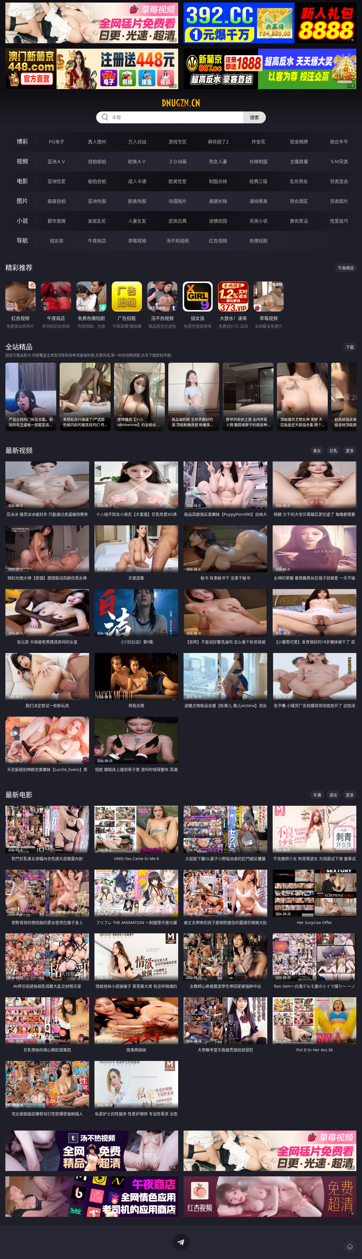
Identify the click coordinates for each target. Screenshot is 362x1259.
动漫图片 (178, 201)
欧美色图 (137, 201)
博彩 (22, 141)
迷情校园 (218, 221)
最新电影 (19, 794)
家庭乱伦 (97, 221)
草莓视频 (137, 241)
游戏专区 (178, 142)
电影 (22, 181)
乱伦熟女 (299, 181)
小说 (22, 221)
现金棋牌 (299, 142)
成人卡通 (137, 181)
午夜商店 (97, 241)
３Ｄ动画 (178, 161)
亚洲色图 (97, 201)
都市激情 (57, 221)
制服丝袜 (218, 181)
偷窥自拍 (57, 201)
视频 (22, 161)
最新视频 (19, 450)
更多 (350, 450)
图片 (22, 201)
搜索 (254, 117)
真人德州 (97, 142)
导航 (22, 240)
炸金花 (258, 142)
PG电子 (56, 142)
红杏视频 (218, 241)
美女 (317, 450)
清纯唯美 (258, 201)
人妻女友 (137, 221)
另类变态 (339, 181)
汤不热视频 (177, 241)
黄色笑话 (299, 221)
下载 (350, 347)
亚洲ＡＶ (57, 161)
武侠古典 (178, 221)
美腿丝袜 (218, 201)
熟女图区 (299, 201)
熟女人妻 (218, 161)
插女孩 (56, 241)
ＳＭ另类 (339, 161)
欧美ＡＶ (137, 161)
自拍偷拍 (97, 161)
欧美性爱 (178, 181)
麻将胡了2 (218, 142)
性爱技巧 (339, 221)
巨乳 (333, 450)
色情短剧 (258, 241)
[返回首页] (350, 1246)
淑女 (333, 795)
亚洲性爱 (57, 181)
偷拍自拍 (97, 181)
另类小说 (258, 221)
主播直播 (299, 161)
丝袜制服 (258, 161)
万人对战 (137, 142)
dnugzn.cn (181, 103)
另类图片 (339, 201)
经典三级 (258, 181)
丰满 (317, 795)
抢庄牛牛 (339, 142)
